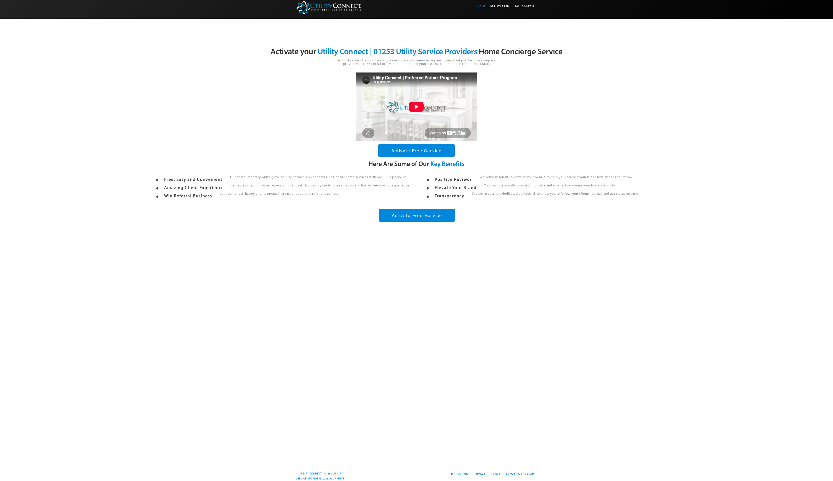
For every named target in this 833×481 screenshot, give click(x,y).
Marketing (459, 474)
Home (482, 6)
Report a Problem (520, 474)
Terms (496, 474)
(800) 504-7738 (524, 6)
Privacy (480, 474)
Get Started (499, 6)
